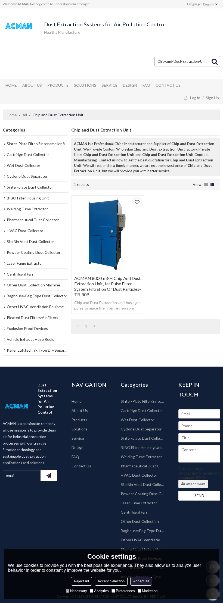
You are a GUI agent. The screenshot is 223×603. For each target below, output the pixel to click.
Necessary (78, 591)
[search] (214, 61)
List (206, 184)
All (25, 115)
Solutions (85, 85)
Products (58, 85)
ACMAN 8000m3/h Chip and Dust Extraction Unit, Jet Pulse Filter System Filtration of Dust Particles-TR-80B (107, 286)
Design (130, 85)
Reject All (81, 581)
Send (199, 495)
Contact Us (168, 85)
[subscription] (49, 475)
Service (109, 85)
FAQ (146, 85)
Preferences (125, 591)
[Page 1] (78, 326)
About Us (32, 85)
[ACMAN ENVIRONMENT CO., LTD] (19, 26)
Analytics (101, 591)
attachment (195, 484)
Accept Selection (111, 581)
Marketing (149, 591)
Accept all (141, 581)
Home (11, 85)
